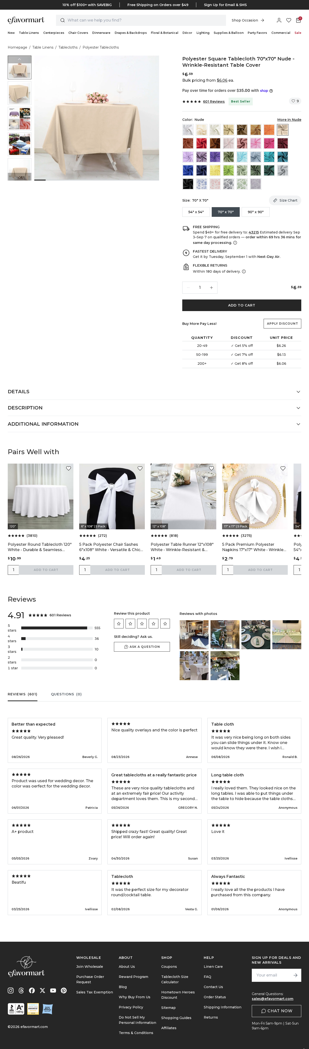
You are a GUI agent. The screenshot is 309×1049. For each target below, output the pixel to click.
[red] (201, 143)
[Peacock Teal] (282, 157)
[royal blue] (188, 170)
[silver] (282, 170)
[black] (188, 184)
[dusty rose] (242, 143)
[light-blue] (242, 157)
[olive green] (255, 170)
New (11, 33)
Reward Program (133, 977)
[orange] (269, 130)
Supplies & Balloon (229, 33)
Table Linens (29, 33)
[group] (19, 67)
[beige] (201, 130)
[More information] (234, 242)
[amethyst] (201, 157)
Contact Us (213, 987)
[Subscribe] (295, 975)
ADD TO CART (241, 305)
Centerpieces (53, 33)
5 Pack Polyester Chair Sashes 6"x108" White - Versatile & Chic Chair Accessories (109, 547)
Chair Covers (78, 33)
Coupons (169, 966)
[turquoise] (269, 157)
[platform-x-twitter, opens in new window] (42, 990)
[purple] (215, 157)
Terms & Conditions (136, 1033)
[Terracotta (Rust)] (188, 143)
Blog (123, 987)
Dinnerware (101, 33)
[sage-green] (242, 170)
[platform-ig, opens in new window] (11, 990)
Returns (211, 1017)
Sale (298, 33)
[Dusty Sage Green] (228, 157)
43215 (254, 232)
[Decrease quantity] (188, 287)
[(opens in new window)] (16, 1009)
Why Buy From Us (134, 997)
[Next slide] (19, 177)
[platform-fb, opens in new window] (32, 990)
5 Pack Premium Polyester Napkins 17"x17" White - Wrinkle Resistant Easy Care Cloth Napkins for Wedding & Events (252, 547)
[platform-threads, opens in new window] (21, 990)
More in (289, 119)
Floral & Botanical (164, 33)
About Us (127, 966)
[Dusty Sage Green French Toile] (242, 184)
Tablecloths (67, 47)
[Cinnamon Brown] (215, 143)
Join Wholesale (89, 966)
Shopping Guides (176, 1018)
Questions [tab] (66, 694)
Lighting (203, 33)
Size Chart (288, 200)
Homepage (17, 47)
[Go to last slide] (19, 59)
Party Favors (257, 33)
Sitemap (168, 1007)
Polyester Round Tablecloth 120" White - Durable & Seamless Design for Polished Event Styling (40, 547)
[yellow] (215, 170)
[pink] (255, 143)
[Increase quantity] (211, 287)
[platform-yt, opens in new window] (53, 990)
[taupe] (242, 130)
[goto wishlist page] (289, 20)
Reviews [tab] (22, 694)
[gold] (255, 130)
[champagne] (228, 130)
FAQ (207, 977)
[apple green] (228, 170)
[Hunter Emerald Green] (269, 170)
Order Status (215, 997)
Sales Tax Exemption (94, 992)
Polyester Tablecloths (101, 47)
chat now (280, 1011)
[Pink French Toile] (215, 184)
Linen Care (213, 966)
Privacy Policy (131, 1007)
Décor (187, 33)
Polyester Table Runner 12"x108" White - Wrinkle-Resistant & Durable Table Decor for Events (182, 547)
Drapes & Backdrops (131, 33)
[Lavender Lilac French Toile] (255, 184)
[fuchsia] (269, 143)
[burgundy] (282, 143)
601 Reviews (214, 101)
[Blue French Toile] (201, 184)
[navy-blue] (201, 170)
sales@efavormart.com (272, 999)
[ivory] (215, 130)
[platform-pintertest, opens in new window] (64, 990)
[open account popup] (279, 20)
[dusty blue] (255, 157)
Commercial (280, 33)
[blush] (228, 143)
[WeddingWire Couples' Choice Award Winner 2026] (33, 1009)
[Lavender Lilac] (188, 157)
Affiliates (168, 1028)
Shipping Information (222, 1007)
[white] (188, 130)
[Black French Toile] (228, 184)
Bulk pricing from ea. (208, 80)
